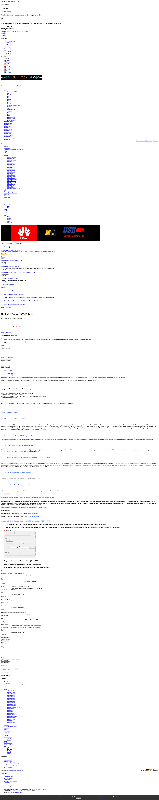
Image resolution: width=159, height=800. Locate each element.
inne (5, 215)
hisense (9, 219)
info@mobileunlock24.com (15, 792)
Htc (8, 96)
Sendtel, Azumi (11, 118)
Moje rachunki (8, 778)
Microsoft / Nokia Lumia (14, 105)
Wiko (8, 112)
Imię (2, 646)
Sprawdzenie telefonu (13, 91)
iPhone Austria (8, 123)
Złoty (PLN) (7, 53)
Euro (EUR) (7, 44)
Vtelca (9, 207)
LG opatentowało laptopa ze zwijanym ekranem (15, 290)
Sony (8, 108)
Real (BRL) (7, 50)
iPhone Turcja (11, 184)
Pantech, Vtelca (11, 117)
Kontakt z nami (8, 761)
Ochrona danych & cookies (11, 766)
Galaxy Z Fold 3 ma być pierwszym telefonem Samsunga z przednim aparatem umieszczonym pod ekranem (29, 297)
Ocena (3, 642)
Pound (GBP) (7, 48)
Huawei (9, 97)
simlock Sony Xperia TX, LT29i (9, 278)
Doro (8, 216)
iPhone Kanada (8, 127)
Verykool (9, 222)
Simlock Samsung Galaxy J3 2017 (10, 266)
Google (9, 218)
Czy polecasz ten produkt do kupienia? (11, 659)
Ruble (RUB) (7, 51)
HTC (5, 151)
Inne (8, 115)
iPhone (9, 99)
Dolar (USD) (7, 43)
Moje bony (7, 782)
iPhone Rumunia (11, 181)
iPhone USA (7, 139)
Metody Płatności (8, 767)
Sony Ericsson (11, 109)
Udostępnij (7, 493)
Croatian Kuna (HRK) (10, 41)
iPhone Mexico (11, 173)
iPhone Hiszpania (8, 135)
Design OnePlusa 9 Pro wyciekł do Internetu (14, 294)
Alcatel (9, 93)
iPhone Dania (10, 163)
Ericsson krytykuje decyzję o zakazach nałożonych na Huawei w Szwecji (21, 300)
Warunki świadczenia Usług (11, 763)
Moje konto (4, 773)
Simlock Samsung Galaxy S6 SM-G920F (11, 260)
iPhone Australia (8, 121)
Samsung (9, 106)
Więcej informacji (8, 370)
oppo (8, 221)
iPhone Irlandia (8, 132)
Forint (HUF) (7, 45)
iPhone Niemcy (8, 130)
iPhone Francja (8, 129)
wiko (5, 209)
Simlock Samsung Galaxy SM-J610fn (10, 250)
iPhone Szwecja (8, 136)
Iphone (6, 155)
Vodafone (10, 111)
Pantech (9, 206)
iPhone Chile (10, 161)
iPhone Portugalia (12, 179)
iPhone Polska (7, 126)
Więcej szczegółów (6, 332)
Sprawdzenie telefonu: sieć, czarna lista (14, 149)
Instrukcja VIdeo (8, 372)
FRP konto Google (9, 373)
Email (2, 648)
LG (8, 102)
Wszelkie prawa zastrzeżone (15, 770)
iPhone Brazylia (8, 124)
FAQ (5, 764)
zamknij (79, 798)
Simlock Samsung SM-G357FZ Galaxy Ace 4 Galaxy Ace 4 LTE (18, 272)
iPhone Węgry (11, 187)
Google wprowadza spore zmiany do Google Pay (15, 304)
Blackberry (10, 94)
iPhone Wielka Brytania (10, 138)
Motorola (9, 103)
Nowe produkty (8, 760)
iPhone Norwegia (11, 176)
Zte (8, 114)
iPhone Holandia (11, 167)
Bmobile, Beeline (12, 120)
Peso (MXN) (7, 47)
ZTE (5, 200)
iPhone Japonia (8, 133)
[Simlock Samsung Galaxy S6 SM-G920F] (3, 259)
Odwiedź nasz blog (6, 307)
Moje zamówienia (8, 776)
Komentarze (8, 375)
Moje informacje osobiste (10, 781)
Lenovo (9, 100)
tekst (2, 657)
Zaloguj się (3, 33)
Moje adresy (7, 779)
